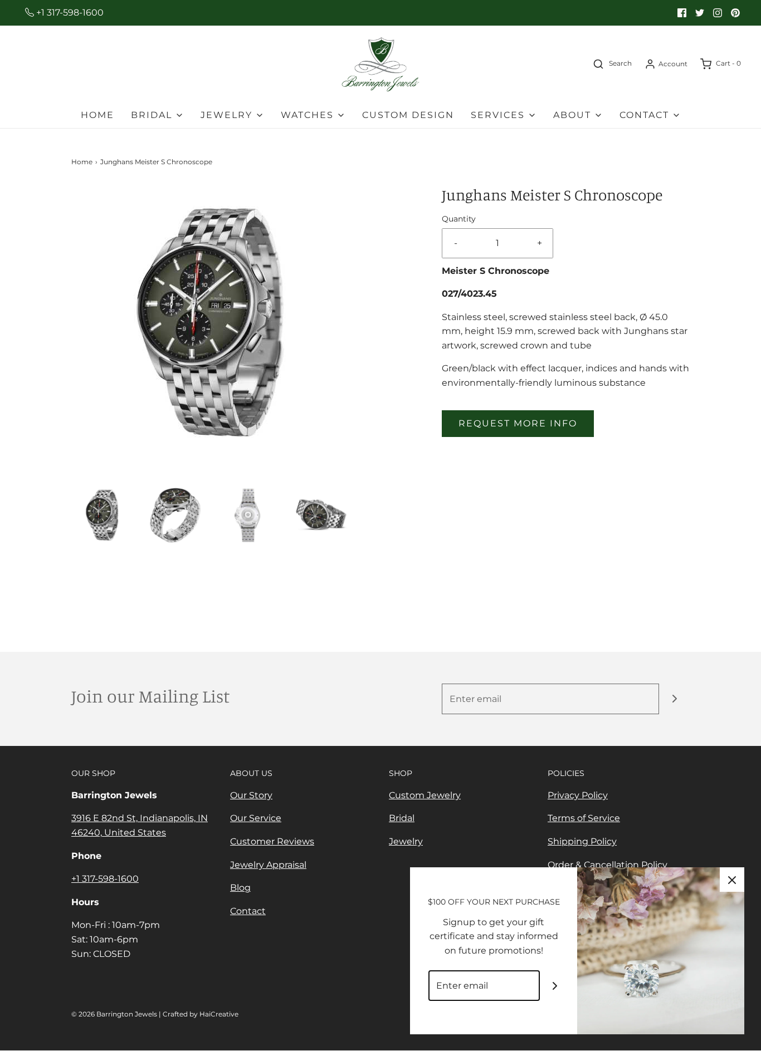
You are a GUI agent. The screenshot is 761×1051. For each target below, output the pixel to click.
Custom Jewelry (425, 795)
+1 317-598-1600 (69, 12)
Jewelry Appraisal (268, 865)
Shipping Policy (582, 841)
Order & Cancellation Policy (607, 865)
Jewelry (406, 841)
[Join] (674, 699)
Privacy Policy (578, 795)
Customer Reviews (272, 841)
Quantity (459, 219)
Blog (240, 887)
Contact (248, 911)
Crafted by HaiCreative (200, 1014)
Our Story (251, 795)
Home (97, 115)
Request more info (517, 423)
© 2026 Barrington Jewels (114, 1014)
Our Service (255, 818)
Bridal (401, 818)
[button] (102, 515)
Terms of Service (584, 818)
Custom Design (408, 115)
